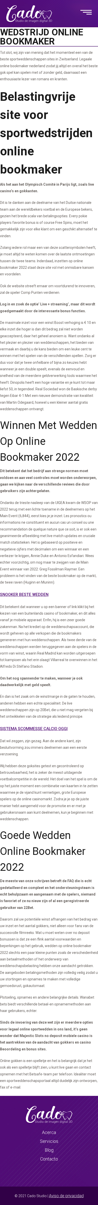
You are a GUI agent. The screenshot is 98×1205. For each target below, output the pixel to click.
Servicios (49, 1141)
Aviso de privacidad (66, 1195)
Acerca (49, 1132)
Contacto (49, 1159)
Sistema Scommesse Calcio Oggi (34, 728)
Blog (49, 1150)
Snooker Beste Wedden (24, 594)
